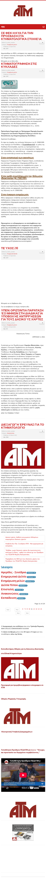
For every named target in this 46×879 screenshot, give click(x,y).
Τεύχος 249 (9, 248)
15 (41, 609)
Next (18, 613)
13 (36, 609)
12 (34, 609)
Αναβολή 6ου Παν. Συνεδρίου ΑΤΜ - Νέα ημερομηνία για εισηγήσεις (24, 545)
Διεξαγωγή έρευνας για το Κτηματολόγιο (22, 426)
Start (8, 609)
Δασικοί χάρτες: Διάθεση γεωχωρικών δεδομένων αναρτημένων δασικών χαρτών (21, 538)
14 (38, 609)
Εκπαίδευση (9, 597)
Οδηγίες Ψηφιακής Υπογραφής (13, 699)
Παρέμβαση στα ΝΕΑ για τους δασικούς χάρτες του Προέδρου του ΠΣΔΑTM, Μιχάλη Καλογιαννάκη (22, 560)
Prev (17, 609)
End (27, 613)
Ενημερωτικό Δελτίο (12, 253)
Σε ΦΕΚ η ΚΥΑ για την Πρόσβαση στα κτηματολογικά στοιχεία (21, 36)
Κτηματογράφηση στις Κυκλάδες (19, 65)
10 (29, 609)
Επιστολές (7, 589)
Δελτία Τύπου (9, 585)
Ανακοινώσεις (10, 433)
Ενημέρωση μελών (12, 44)
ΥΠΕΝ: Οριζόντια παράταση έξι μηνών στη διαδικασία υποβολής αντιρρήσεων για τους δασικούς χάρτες (22, 315)
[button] (41, 42)
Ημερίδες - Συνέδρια (13, 572)
